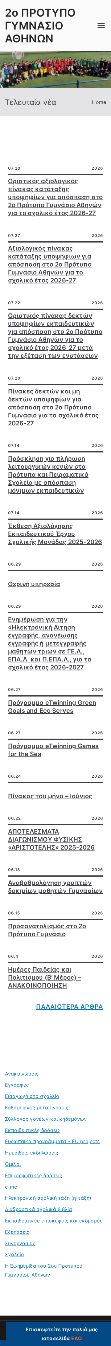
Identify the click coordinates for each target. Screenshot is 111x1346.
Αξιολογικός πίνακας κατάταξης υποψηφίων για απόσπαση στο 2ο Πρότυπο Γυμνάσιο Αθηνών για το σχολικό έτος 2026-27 (50, 264)
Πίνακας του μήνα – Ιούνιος (50, 796)
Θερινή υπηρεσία (34, 584)
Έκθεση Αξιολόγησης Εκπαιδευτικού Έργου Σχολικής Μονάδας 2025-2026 (55, 534)
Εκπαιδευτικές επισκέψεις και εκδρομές (54, 1221)
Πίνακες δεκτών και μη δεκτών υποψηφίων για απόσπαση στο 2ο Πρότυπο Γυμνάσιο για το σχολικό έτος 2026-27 (53, 407)
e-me (11, 1187)
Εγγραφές (17, 1085)
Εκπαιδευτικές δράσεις (32, 1130)
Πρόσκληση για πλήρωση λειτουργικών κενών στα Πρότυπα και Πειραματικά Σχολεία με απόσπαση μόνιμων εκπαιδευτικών (48, 474)
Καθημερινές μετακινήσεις (36, 1107)
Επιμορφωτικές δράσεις (33, 1175)
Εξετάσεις (17, 1232)
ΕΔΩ (76, 1338)
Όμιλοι (13, 1164)
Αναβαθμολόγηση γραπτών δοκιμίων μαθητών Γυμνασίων (55, 886)
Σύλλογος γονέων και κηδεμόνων (46, 1119)
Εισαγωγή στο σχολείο (32, 1096)
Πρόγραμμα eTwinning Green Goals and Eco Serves (52, 706)
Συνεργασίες (20, 1243)
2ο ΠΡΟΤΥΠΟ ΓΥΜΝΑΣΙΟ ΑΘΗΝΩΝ (40, 25)
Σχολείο (14, 1254)
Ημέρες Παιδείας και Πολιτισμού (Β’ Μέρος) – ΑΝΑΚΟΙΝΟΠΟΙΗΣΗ (44, 977)
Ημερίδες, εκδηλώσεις (31, 1153)
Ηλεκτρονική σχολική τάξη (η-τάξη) (48, 1198)
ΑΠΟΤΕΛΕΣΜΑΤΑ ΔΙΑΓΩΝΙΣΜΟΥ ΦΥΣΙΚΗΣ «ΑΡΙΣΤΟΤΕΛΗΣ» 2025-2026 (51, 839)
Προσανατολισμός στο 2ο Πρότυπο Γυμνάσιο (47, 930)
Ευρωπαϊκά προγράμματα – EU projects (52, 1141)
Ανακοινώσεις (22, 1074)
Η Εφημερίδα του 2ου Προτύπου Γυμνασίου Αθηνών (43, 1270)
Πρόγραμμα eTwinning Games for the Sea (53, 750)
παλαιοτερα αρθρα (69, 1006)
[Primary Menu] (101, 25)
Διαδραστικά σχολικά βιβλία (38, 1209)
